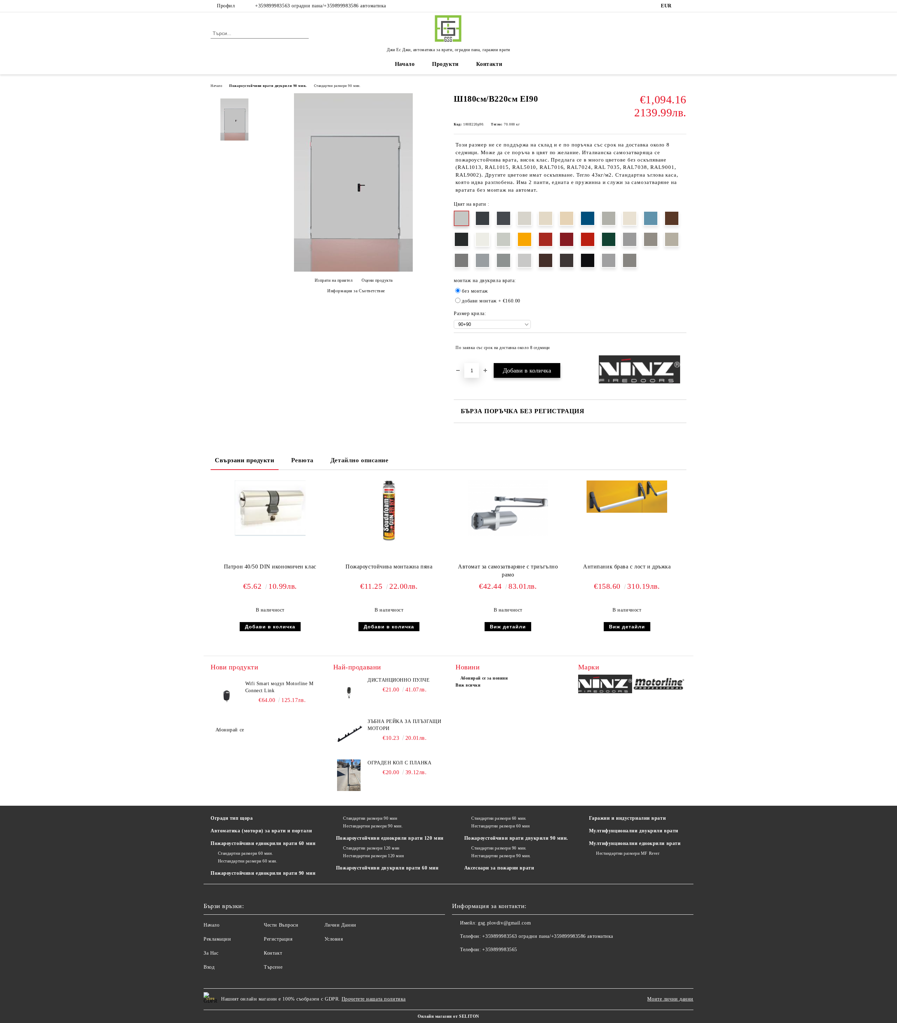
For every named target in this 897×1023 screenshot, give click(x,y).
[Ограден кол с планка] (349, 775)
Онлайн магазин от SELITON (448, 1016)
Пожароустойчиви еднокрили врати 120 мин (390, 838)
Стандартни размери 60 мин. (245, 853)
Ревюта (302, 460)
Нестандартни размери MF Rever (627, 853)
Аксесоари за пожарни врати (499, 868)
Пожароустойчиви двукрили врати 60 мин (387, 868)
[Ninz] (605, 685)
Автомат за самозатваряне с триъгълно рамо (508, 571)
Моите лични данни (670, 999)
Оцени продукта (377, 280)
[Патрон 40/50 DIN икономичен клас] (270, 508)
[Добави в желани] (681, 347)
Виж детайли (508, 626)
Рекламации (217, 939)
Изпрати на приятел (334, 280)
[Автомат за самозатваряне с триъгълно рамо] (508, 508)
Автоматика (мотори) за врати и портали (261, 830)
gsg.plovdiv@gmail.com (504, 923)
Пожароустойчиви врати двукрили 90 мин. (268, 86)
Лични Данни (340, 925)
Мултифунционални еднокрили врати (635, 843)
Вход (209, 967)
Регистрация (278, 939)
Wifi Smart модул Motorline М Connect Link (279, 687)
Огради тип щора (232, 818)
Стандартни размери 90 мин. (337, 86)
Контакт (273, 953)
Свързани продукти (244, 460)
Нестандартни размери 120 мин (373, 855)
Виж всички (468, 685)
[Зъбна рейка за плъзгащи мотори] (349, 734)
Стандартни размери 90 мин (370, 818)
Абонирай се (229, 729)
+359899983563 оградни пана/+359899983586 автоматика (320, 5)
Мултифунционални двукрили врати (633, 830)
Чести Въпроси (281, 925)
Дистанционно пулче (399, 680)
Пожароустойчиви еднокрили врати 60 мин (263, 843)
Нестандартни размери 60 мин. (247, 861)
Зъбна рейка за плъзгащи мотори (404, 725)
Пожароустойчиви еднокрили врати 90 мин (263, 873)
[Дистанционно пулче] (349, 692)
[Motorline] (659, 685)
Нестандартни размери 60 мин (500, 826)
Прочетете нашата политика (374, 999)
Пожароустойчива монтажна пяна (388, 567)
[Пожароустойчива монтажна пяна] (389, 510)
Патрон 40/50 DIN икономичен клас (270, 567)
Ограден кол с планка (399, 762)
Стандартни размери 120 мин (371, 848)
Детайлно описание (359, 460)
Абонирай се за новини (484, 678)
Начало (405, 64)
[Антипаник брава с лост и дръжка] (627, 496)
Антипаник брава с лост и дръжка (627, 567)
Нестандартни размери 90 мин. (373, 826)
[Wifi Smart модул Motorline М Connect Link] (226, 696)
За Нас (211, 953)
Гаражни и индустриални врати (627, 818)
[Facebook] (682, 6)
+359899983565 (499, 949)
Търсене (273, 967)
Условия (333, 939)
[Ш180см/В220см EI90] (353, 270)
